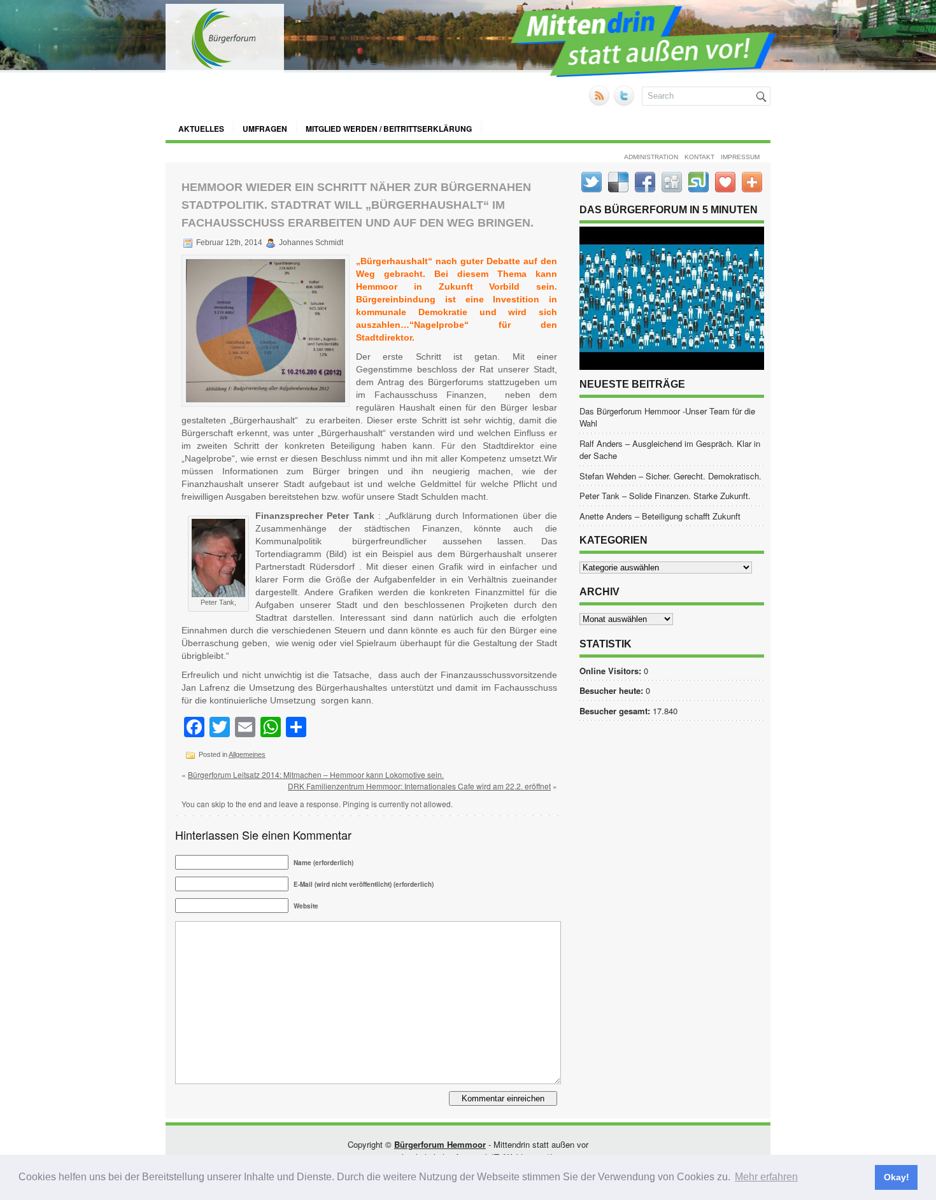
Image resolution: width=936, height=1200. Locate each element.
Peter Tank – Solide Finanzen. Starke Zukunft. (665, 496)
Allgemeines (247, 754)
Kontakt (699, 156)
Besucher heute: (612, 690)
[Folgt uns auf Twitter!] (625, 102)
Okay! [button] (896, 1177)
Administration (651, 156)
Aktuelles (201, 128)
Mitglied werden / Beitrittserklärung (389, 128)
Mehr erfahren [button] (766, 1176)
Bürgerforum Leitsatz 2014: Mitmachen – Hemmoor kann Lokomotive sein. (316, 774)
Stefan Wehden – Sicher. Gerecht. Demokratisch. (670, 476)
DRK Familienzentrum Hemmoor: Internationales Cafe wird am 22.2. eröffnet (419, 785)
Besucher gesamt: (616, 711)
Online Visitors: (611, 671)
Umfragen (265, 128)
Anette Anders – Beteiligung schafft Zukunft (660, 516)
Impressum (740, 156)
